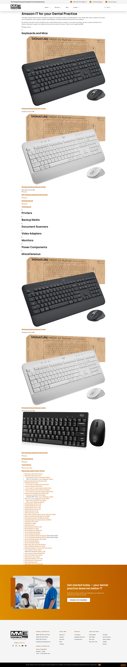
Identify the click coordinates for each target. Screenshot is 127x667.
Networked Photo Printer (31, 482)
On (25, 512)
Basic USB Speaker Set (31, 562)
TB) (40, 504)
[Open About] (49, 7)
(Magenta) (45, 479)
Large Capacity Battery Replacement (35, 553)
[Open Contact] (78, 7)
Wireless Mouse (27, 201)
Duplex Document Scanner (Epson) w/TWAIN (37, 516)
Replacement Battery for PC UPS (34, 558)
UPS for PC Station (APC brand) (33, 555)
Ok (99, 664)
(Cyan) (40, 479)
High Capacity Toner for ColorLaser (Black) (37, 477)
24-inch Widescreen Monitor (32, 534)
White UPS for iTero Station (32, 557)
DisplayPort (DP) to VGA (31, 521)
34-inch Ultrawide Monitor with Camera (35, 539)
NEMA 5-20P (41, 551)
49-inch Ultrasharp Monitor (32, 542)
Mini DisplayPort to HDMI (32, 528)
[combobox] (109, 7)
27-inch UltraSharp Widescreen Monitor (36, 537)
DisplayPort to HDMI (30, 523)
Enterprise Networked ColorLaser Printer (36, 481)
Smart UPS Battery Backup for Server (35, 546)
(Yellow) (51, 479)
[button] (78, 2)
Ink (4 (27, 484)
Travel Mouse (26, 207)
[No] (123, 665)
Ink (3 (27, 488)
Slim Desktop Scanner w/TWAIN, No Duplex (37, 518)
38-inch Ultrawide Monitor (32, 541)
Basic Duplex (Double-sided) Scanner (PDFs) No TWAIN (40, 514)
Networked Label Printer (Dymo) (33, 471)
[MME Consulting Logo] (16, 7)
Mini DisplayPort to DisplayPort (33, 530)
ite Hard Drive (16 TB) (33, 512)
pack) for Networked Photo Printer (39, 484)
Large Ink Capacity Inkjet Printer (33, 486)
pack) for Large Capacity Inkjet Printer (40, 488)
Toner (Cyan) (29, 502)
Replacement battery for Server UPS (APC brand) (38, 548)
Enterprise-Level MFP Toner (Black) (35, 495)
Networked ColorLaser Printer (33, 475)
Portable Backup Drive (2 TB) (33, 505)
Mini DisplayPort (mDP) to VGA (33, 527)
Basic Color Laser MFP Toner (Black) (35, 500)
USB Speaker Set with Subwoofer (34, 564)
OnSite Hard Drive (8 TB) (31, 511)
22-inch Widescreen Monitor (32, 532)
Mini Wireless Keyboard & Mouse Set (35, 195)
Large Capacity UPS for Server (33, 549)
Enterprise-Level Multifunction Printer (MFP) (37, 493)
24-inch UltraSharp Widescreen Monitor (36, 535)
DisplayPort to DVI (30, 525)
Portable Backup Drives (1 (32, 504)
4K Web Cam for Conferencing (33, 560)
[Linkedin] (25, 645)
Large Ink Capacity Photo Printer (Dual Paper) (37, 489)
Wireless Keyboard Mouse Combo (34, 108)
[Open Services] (60, 7)
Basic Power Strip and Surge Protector (35, 544)
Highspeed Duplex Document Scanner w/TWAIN (38, 519)
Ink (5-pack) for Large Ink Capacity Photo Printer (39, 491)
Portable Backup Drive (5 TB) (33, 509)
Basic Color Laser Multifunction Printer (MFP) (37, 498)
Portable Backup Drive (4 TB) (33, 507)
